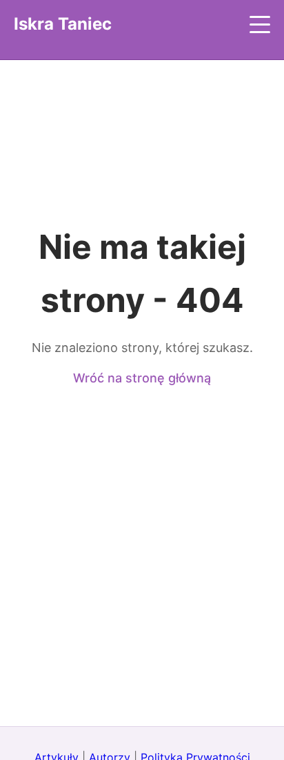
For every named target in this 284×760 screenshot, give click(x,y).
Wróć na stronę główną (142, 378)
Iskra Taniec (63, 24)
